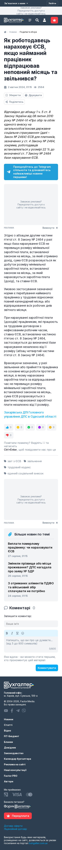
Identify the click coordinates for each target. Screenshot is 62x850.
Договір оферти (13, 825)
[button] (44, 20)
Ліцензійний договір (15, 829)
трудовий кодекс (19, 467)
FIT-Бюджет (11, 736)
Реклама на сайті (14, 764)
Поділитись (16, 101)
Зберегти (15, 95)
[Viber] (24, 711)
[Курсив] (12, 633)
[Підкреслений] (17, 633)
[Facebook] (12, 711)
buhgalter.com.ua (38, 843)
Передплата (20, 815)
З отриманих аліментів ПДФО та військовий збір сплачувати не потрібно (31, 587)
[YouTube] (6, 711)
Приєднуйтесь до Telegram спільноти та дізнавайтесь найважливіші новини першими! (32, 172)
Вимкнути (48, 227)
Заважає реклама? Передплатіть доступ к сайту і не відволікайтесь (31, 10)
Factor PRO (10, 775)
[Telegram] (18, 711)
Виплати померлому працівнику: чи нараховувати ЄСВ (30, 547)
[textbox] (31, 644)
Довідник (10, 747)
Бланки (8, 742)
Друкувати (35, 95)
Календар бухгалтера (17, 758)
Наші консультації (15, 770)
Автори (8, 781)
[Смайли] (22, 633)
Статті (8, 725)
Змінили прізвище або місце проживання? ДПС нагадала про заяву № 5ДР (29, 567)
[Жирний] (6, 633)
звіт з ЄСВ (14, 461)
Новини (8, 719)
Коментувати (47, 668)
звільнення (34, 461)
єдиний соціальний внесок (25, 473)
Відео (7, 730)
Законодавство (13, 753)
